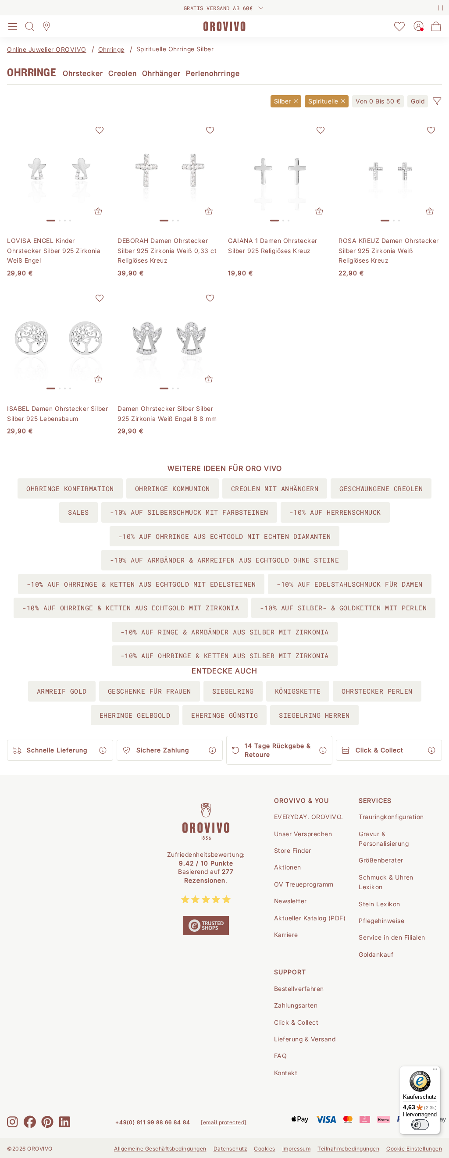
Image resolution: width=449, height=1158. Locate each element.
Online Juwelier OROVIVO (46, 49)
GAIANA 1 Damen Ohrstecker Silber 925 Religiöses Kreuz (272, 245)
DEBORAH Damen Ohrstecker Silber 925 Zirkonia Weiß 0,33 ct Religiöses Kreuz (167, 250)
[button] (436, 101)
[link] (378, 101)
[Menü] (435, 1071)
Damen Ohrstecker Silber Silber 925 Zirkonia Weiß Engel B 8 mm (167, 413)
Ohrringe (111, 49)
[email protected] (223, 1122)
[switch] (420, 1124)
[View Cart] (436, 26)
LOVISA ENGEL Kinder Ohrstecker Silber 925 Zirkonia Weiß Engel (53, 250)
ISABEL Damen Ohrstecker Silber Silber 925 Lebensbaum (57, 413)
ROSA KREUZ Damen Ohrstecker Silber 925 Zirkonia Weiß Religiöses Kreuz (389, 250)
